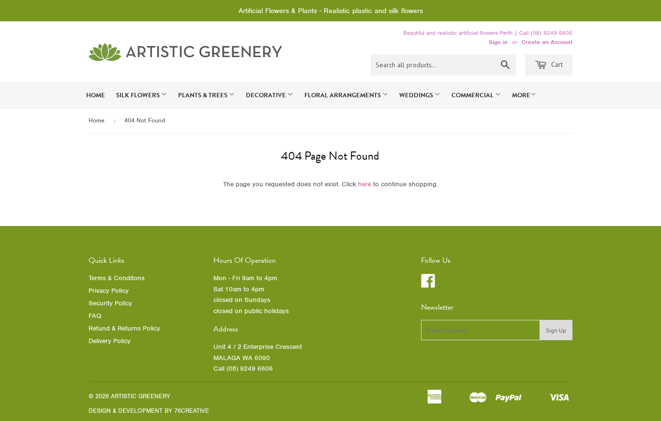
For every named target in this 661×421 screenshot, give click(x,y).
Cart (556, 64)
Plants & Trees (203, 95)
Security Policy (110, 303)
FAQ (95, 316)
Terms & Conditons (117, 278)
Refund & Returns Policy (124, 328)
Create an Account (547, 42)
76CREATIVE (191, 410)
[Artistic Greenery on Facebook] (428, 284)
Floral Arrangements (343, 95)
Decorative (266, 95)
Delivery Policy (110, 341)
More (521, 95)
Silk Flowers (138, 95)
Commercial (473, 95)
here (364, 184)
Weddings (417, 95)
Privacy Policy (109, 290)
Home (95, 95)
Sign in (498, 42)
